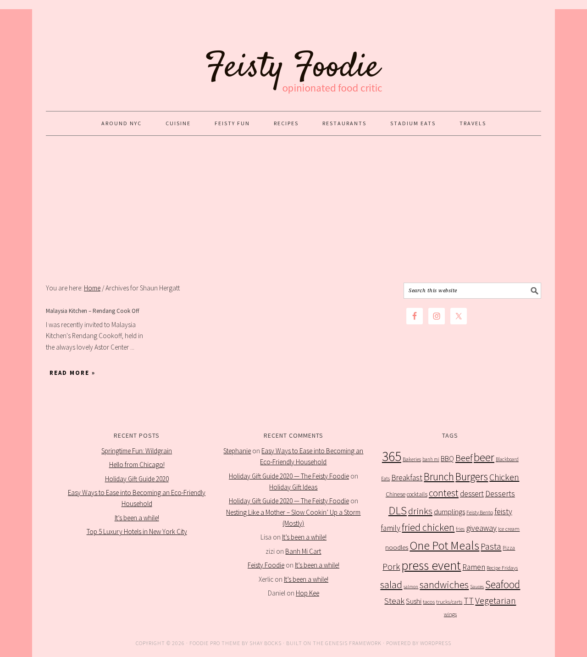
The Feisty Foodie (293, 56)
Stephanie (237, 450)
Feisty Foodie (266, 565)
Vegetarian (495, 601)
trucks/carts (449, 601)
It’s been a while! (137, 517)
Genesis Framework (353, 643)
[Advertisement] (293, 209)
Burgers (471, 476)
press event (431, 565)
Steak (394, 600)
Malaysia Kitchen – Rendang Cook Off (92, 311)
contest (444, 493)
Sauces (477, 587)
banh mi (430, 459)
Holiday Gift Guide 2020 (137, 478)
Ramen (473, 567)
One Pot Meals (444, 545)
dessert (472, 494)
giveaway (481, 528)
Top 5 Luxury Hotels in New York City (137, 531)
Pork (391, 566)
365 (391, 456)
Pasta (491, 546)
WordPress (435, 643)
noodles (396, 547)
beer (484, 457)
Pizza (509, 547)
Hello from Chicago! (137, 464)
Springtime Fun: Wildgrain (136, 450)
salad (391, 585)
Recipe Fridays (502, 567)
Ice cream (509, 528)
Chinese (395, 494)
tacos (429, 601)
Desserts (500, 494)
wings (450, 614)
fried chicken (428, 527)
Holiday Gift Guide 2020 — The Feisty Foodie (289, 476)
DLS (397, 510)
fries (460, 529)
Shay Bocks (265, 643)
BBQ (447, 458)
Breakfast (406, 478)
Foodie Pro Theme (214, 643)
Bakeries (412, 459)
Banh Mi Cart (303, 551)
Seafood (502, 584)
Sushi (413, 601)
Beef (463, 458)
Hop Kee (307, 593)
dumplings (449, 512)
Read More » (72, 373)
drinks (420, 511)
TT (469, 600)
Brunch (439, 476)
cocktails (417, 494)
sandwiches (444, 584)
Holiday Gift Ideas (293, 487)
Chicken (504, 477)
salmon (411, 587)
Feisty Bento (479, 512)
